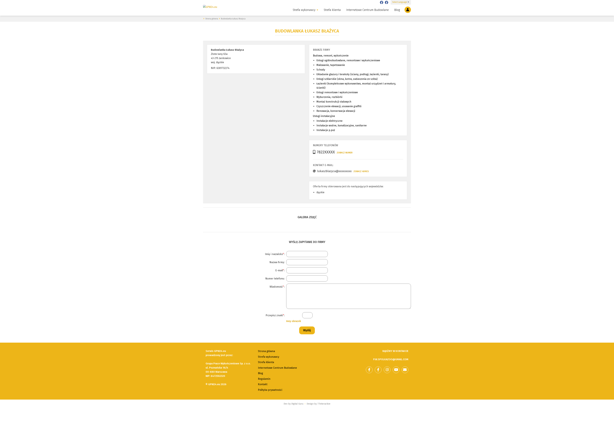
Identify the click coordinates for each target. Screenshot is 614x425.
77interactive (323, 403)
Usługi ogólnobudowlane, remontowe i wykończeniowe (348, 60)
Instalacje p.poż (325, 130)
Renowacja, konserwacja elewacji (335, 110)
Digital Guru (297, 403)
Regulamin (264, 378)
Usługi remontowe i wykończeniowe (337, 92)
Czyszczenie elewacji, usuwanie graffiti (338, 106)
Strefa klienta (332, 10)
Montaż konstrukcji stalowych (333, 101)
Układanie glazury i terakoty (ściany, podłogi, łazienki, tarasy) (352, 74)
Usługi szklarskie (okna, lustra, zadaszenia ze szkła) (347, 78)
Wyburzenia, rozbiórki (329, 97)
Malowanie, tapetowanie (330, 65)
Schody (320, 69)
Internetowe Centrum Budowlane (367, 10)
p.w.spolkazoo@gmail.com (390, 359)
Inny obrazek (293, 321)
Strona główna (266, 351)
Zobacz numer (345, 152)
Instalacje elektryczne (329, 120)
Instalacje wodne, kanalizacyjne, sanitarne (341, 125)
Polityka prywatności (270, 389)
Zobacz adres (361, 171)
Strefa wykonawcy (304, 10)
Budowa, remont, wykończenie (331, 55)
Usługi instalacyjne (324, 116)
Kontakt (262, 384)
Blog (397, 10)
